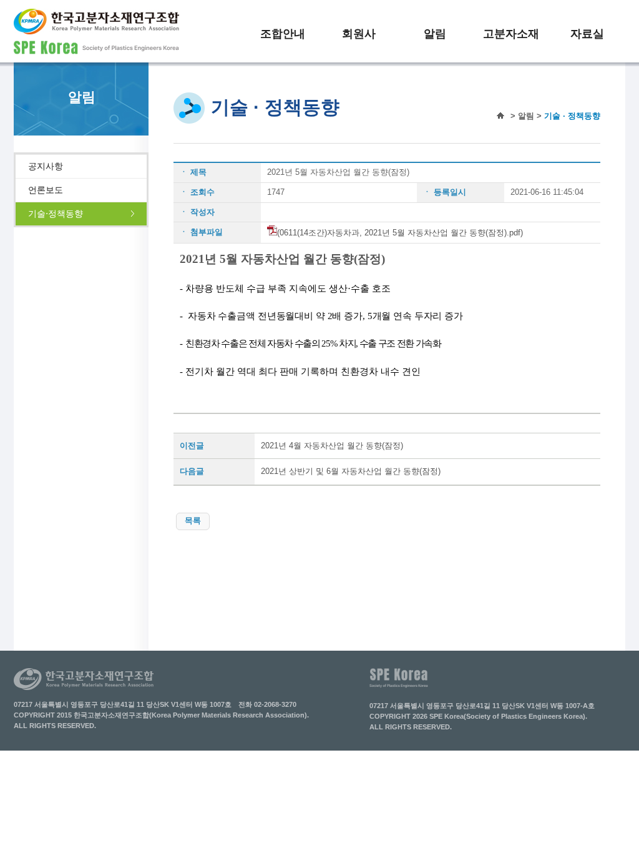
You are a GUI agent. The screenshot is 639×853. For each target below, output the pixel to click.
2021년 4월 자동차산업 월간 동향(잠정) (332, 445)
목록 (193, 520)
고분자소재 (511, 33)
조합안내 (282, 33)
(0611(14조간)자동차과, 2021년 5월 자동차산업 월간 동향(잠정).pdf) (400, 232)
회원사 (359, 33)
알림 (435, 33)
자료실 (587, 33)
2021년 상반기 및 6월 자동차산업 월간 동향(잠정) (351, 471)
